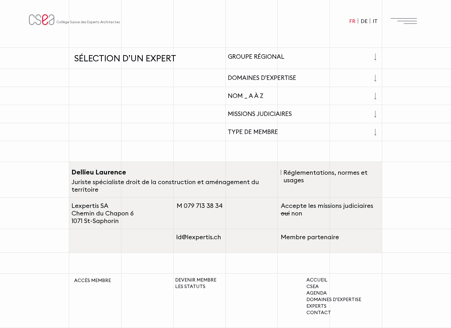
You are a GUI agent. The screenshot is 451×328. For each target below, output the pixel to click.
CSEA (312, 286)
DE (364, 21)
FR (352, 21)
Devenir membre (195, 280)
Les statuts (190, 286)
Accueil (317, 280)
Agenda (316, 293)
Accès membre (92, 280)
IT (375, 21)
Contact (318, 312)
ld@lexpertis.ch (198, 237)
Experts (316, 306)
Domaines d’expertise (333, 299)
